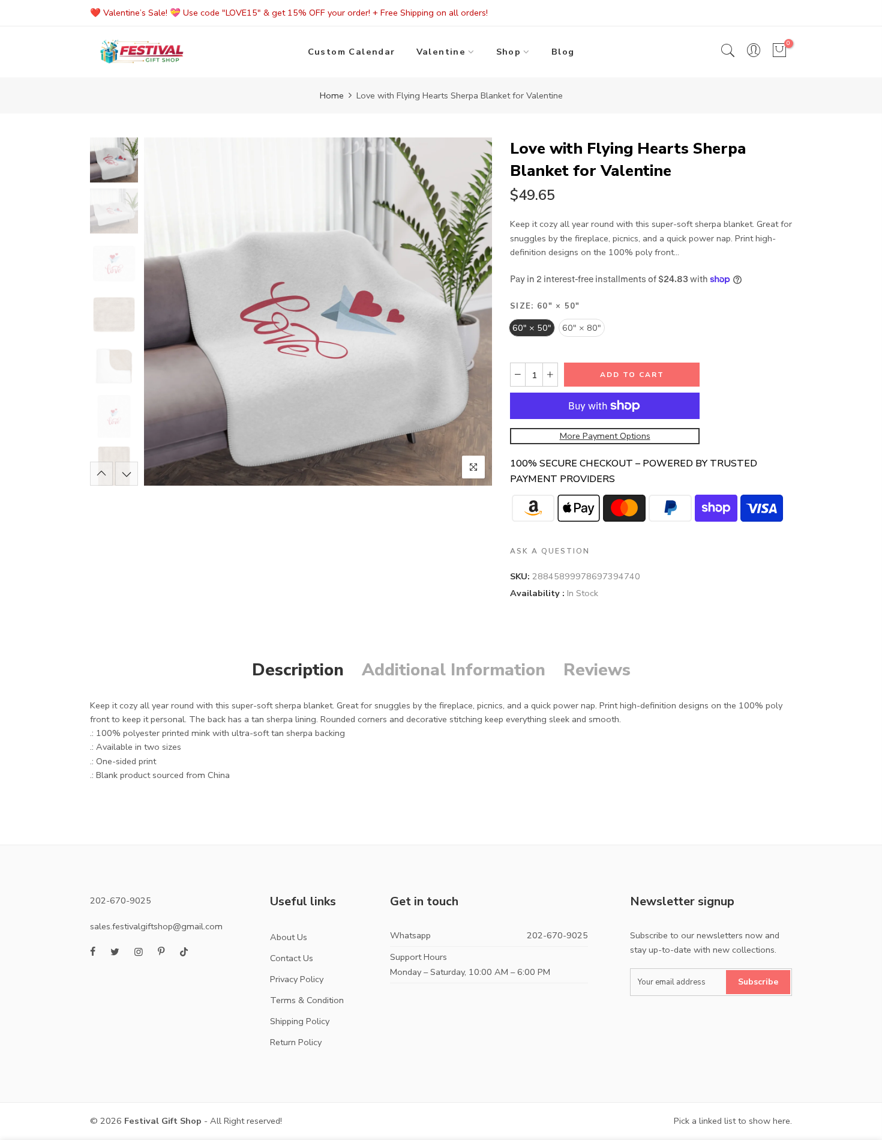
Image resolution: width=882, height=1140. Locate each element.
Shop (508, 52)
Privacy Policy (296, 979)
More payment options (605, 436)
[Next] (472, 311)
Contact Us (291, 958)
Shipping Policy (299, 1021)
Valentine (441, 52)
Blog (563, 52)
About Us (288, 937)
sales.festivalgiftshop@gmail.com (156, 926)
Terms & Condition (307, 1000)
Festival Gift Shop (163, 1121)
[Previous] (163, 311)
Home (332, 95)
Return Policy (296, 1042)
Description (298, 670)
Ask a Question (550, 551)
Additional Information (453, 670)
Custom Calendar (351, 52)
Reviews (597, 670)
